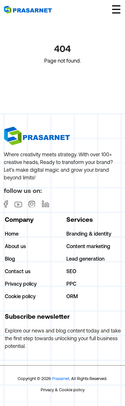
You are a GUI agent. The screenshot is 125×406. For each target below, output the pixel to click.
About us (15, 246)
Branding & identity (88, 234)
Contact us (17, 271)
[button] (116, 9)
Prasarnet (60, 378)
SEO (71, 271)
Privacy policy (21, 284)
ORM (72, 296)
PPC (71, 284)
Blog (10, 259)
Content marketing (88, 246)
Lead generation (85, 259)
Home (12, 234)
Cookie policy (20, 296)
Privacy (47, 389)
